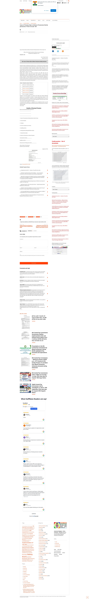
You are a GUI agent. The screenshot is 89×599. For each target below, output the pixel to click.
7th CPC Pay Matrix (30, 526)
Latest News (54, 54)
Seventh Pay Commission (43, 575)
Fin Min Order (41, 548)
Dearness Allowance (42, 538)
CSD (43, 20)
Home (55, 549)
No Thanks (46, 10)
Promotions (24, 554)
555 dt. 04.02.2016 (26, 92)
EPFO (27, 538)
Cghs (40, 537)
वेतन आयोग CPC (33, 20)
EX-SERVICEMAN (42, 546)
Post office (40, 569)
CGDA (23, 530)
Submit (53, 10)
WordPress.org (57, 546)
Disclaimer (24, 571)
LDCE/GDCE (25, 546)
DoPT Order (48, 20)
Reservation (41, 572)
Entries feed (57, 543)
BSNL (23, 529)
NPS (24, 579)
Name (21, 247)
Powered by (54, 48)
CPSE (31, 535)
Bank (40, 529)
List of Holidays (54, 20)
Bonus (40, 530)
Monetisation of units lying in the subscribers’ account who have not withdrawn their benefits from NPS (42, 226)
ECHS (25, 538)
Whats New (22, 20)
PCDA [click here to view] (26, 164)
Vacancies (24, 573)
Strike (25, 561)
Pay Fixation (24, 549)
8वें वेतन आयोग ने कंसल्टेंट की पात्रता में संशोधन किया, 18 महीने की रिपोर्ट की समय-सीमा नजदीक (39, 317)
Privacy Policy (25, 576)
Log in (56, 541)
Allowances (41, 527)
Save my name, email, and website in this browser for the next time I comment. (32, 255)
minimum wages (29, 546)
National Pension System (28, 547)
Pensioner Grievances (30, 550)
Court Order (28, 535)
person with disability (29, 552)
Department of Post (28, 536)
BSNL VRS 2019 (41, 532)
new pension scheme (42, 559)
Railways (40, 570)
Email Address (40, 5)
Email (35, 247)
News (27, 20)
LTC (39, 556)
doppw (23, 538)
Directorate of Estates (42, 543)
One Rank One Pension (42, 562)
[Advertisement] (34, 42)
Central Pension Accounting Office (29, 529)
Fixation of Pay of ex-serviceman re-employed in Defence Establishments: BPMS (26, 226)
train (27, 561)
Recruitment (28, 557)
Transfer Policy (30, 561)
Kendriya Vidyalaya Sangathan (44, 553)
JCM (40, 551)
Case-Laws (41, 535)
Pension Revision (41, 567)
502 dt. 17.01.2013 (26, 90)
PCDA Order (29, 549)
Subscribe (54, 47)
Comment (21, 239)
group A (28, 541)
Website (21, 251)
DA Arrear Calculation (26, 582)
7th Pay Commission (26, 574)
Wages (40, 577)
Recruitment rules (26, 558)
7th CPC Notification (24, 526)
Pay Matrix (41, 564)
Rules (40, 574)
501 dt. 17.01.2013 (26, 88)
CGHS (39, 20)
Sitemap (24, 566)
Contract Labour (26, 533)
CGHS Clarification (26, 530)
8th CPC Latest (23, 313)
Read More (33, 321)
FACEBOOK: (35, 230)
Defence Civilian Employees (43, 540)
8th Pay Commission (42, 525)
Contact (63, 552)
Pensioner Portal (25, 551)
